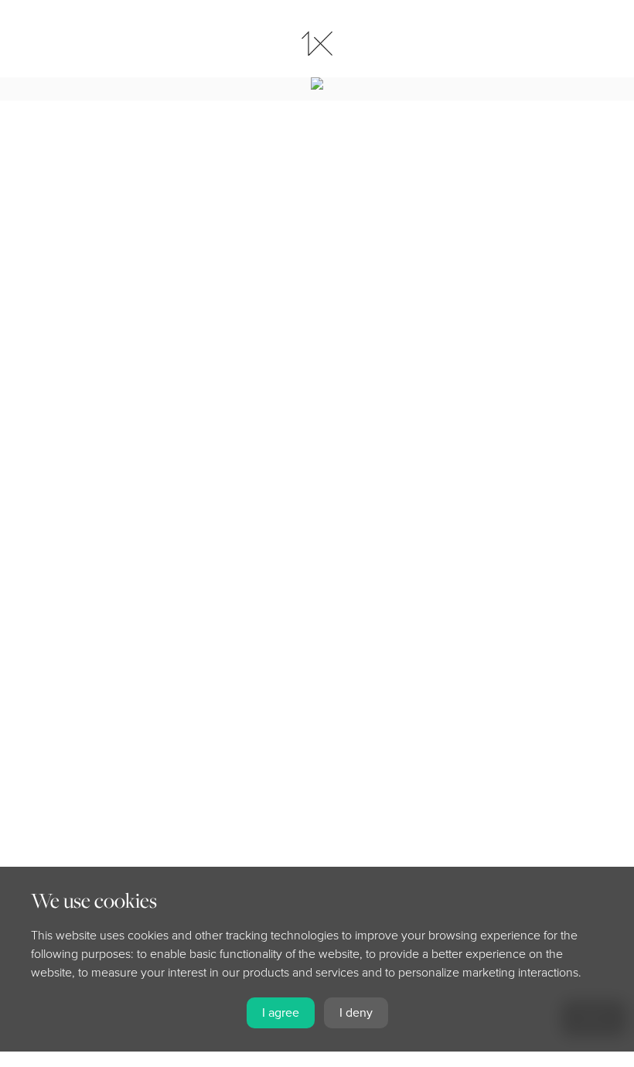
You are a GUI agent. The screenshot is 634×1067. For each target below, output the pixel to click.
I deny (356, 1013)
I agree (280, 1013)
